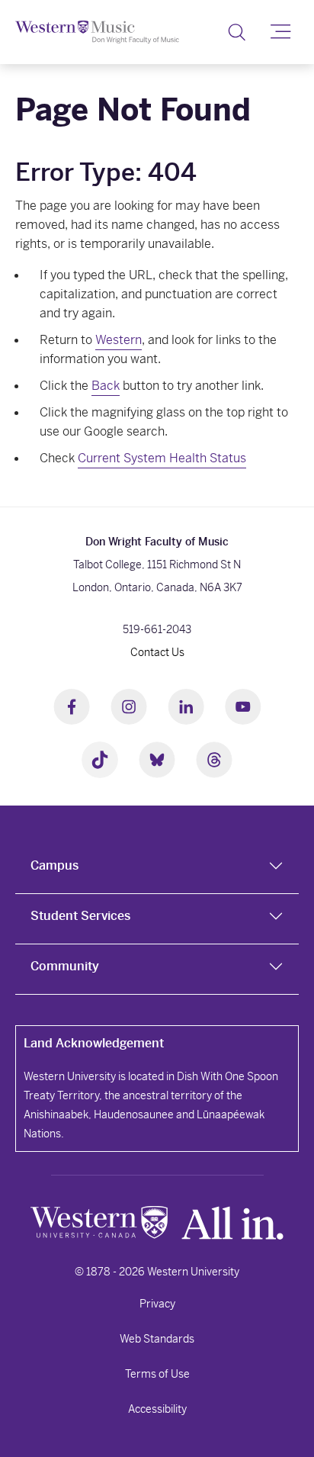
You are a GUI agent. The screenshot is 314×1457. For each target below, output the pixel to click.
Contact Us (157, 652)
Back (105, 386)
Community (64, 966)
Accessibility (157, 1409)
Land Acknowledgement (94, 1043)
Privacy (157, 1304)
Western (118, 340)
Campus (54, 865)
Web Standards (157, 1339)
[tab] (157, 869)
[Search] (236, 32)
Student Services (80, 916)
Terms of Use (157, 1374)
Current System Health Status (162, 458)
